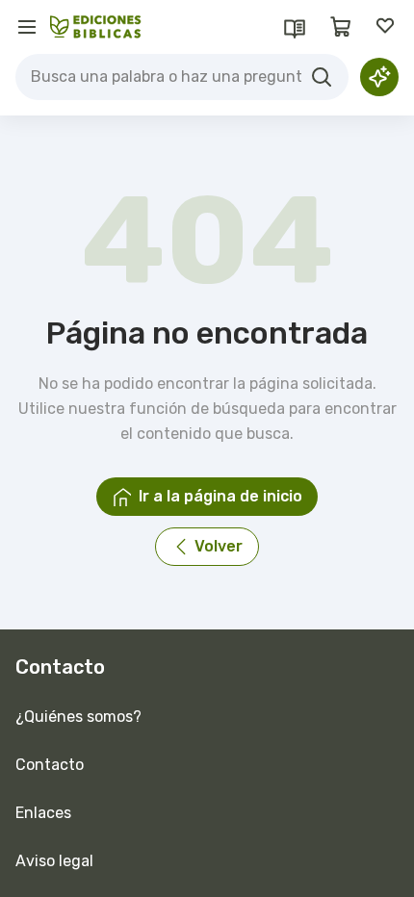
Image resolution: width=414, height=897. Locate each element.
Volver (218, 546)
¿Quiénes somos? (78, 716)
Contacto (49, 765)
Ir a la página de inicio (220, 496)
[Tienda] (340, 26)
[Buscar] (321, 77)
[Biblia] (294, 26)
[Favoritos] (387, 26)
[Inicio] (96, 26)
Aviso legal (54, 861)
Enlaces (43, 813)
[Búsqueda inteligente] (379, 77)
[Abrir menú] (27, 26)
